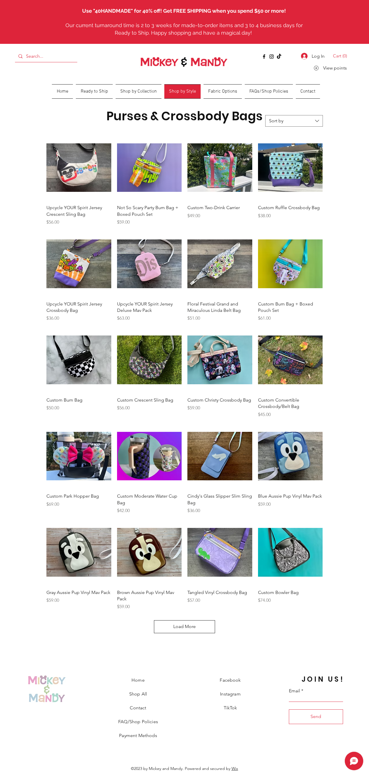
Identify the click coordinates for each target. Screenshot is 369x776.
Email (294, 691)
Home (138, 680)
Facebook (230, 680)
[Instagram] (271, 56)
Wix (234, 768)
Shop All (138, 694)
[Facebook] (264, 56)
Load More (184, 626)
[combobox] (294, 121)
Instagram (230, 694)
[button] (341, 56)
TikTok (230, 708)
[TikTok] (279, 56)
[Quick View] (78, 167)
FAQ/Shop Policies (138, 721)
